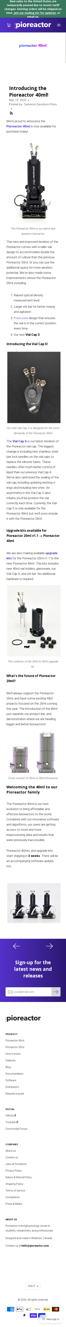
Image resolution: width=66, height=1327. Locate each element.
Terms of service (15, 1190)
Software (11, 1080)
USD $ (31, 1286)
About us (11, 1150)
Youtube (11, 1122)
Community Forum (16, 1128)
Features (11, 1060)
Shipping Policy (14, 1183)
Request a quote (15, 1093)
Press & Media (14, 1203)
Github (10, 1115)
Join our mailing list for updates (35, 13)
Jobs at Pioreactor (16, 1164)
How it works (13, 1053)
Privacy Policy (14, 1170)
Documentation (14, 1073)
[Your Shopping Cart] (7, 25)
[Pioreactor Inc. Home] (33, 1017)
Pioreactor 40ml (18, 126)
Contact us (12, 1157)
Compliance (12, 1197)
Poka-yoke (21, 318)
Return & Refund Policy (19, 1177)
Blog (8, 1067)
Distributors (12, 1086)
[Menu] (58, 25)
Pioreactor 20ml (15, 1047)
